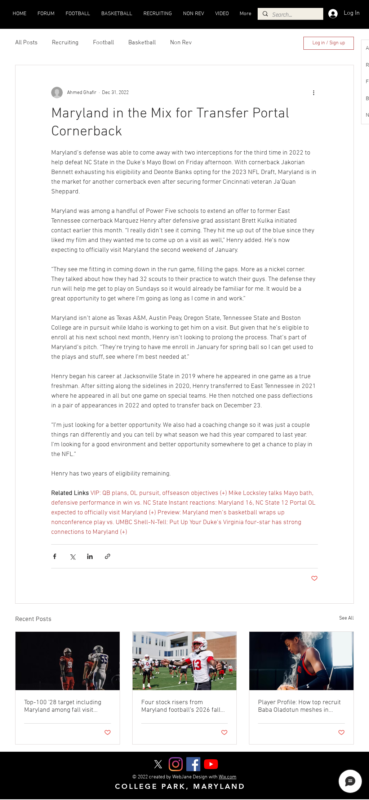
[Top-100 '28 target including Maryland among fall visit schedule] (67, 661)
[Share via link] (107, 556)
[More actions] (313, 92)
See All (346, 618)
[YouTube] (211, 764)
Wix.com (227, 777)
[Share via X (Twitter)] (72, 556)
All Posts (26, 42)
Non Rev (181, 42)
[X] (158, 764)
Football (103, 42)
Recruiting (65, 42)
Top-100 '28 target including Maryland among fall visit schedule (62, 706)
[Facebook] (193, 764)
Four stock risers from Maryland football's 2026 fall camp (181, 706)
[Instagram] (176, 764)
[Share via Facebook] (54, 556)
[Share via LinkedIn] (89, 556)
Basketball (142, 42)
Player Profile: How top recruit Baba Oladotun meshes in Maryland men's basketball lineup (299, 706)
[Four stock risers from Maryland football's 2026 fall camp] (185, 661)
